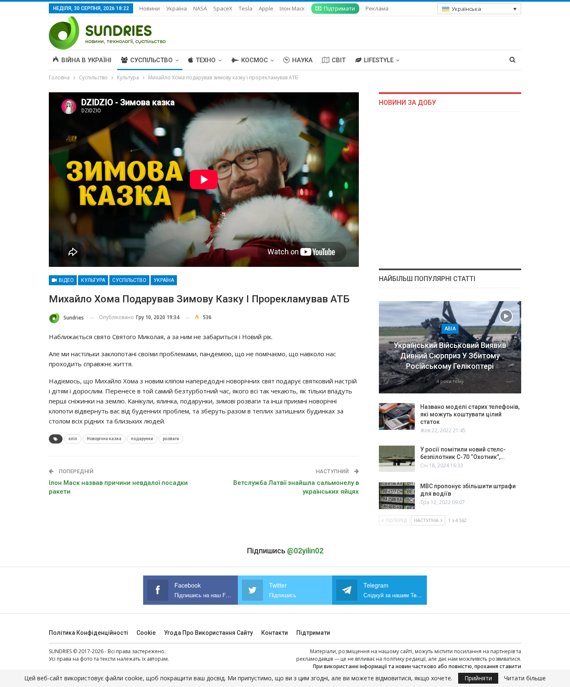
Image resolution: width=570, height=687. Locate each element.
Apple (266, 8)
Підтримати (339, 8)
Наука (302, 60)
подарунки (142, 438)
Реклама (377, 8)
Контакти (274, 632)
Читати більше (525, 678)
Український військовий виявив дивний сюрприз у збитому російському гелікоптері (450, 355)
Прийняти (478, 678)
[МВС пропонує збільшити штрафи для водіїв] (397, 495)
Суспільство (151, 60)
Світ (339, 60)
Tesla (245, 8)
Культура (93, 280)
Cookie (146, 632)
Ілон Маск (292, 8)
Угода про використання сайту (208, 632)
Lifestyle (378, 60)
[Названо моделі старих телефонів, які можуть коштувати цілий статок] (397, 416)
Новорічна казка (104, 438)
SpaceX (222, 8)
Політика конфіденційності (88, 632)
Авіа (450, 329)
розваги (171, 438)
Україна (176, 8)
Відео (66, 280)
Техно (206, 60)
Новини (149, 8)
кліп (72, 438)
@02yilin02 (305, 550)
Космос (254, 60)
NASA (200, 8)
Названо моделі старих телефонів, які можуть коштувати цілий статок (470, 414)
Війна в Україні (86, 60)
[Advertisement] (450, 190)
